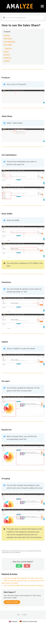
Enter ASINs (8, 45)
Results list (7, 58)
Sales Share (8, 38)
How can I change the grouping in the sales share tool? (23, 578)
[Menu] (42, 6)
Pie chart (7, 54)
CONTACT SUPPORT (12, 602)
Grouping (7, 61)
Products (7, 35)
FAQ (18, 614)
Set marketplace (9, 41)
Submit (6, 51)
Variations (8, 48)
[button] (19, 566)
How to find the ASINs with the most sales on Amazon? (24, 586)
